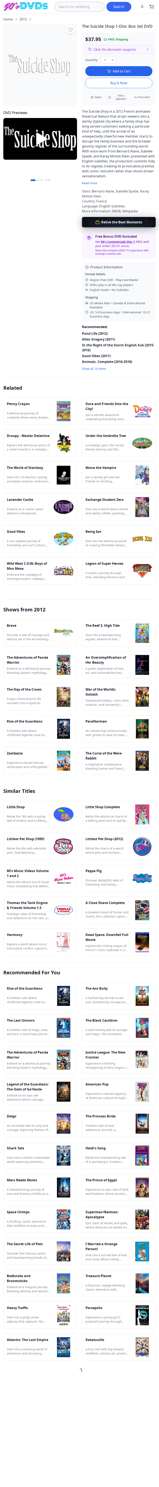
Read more (89, 183)
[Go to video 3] (41, 180)
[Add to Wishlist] (71, 30)
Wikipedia (130, 211)
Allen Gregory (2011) (98, 339)
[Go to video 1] (33, 180)
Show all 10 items (94, 369)
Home (8, 19)
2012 (23, 19)
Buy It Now (118, 83)
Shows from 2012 (24, 609)
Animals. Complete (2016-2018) (107, 361)
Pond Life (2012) (95, 333)
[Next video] (71, 147)
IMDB (116, 211)
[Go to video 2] (38, 180)
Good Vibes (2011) (96, 356)
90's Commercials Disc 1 (118, 242)
